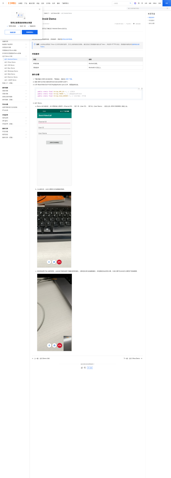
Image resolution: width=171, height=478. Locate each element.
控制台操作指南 (67, 39)
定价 (42, 3)
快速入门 (46, 13)
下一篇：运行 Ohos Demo (132, 358)
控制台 (155, 3)
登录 (167, 3)
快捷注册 (13, 32)
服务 (58, 3)
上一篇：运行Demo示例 (41, 358)
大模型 (20, 3)
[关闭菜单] (3, 3)
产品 (25, 3)
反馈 (91, 368)
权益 (38, 3)
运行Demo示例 (55, 13)
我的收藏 (138, 24)
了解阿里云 (65, 3)
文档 (146, 3)
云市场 (48, 3)
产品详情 (128, 24)
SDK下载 (69, 79)
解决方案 (32, 3)
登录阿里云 (29, 32)
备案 (150, 3)
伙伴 (53, 3)
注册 (159, 3)
